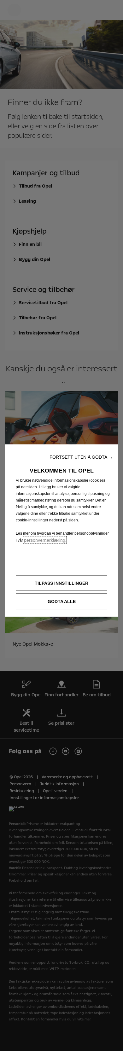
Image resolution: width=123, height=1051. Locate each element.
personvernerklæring (44, 540)
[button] (81, 457)
